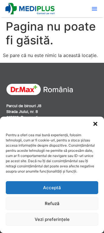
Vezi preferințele (52, 219)
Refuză (52, 203)
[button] (95, 124)
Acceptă (52, 187)
